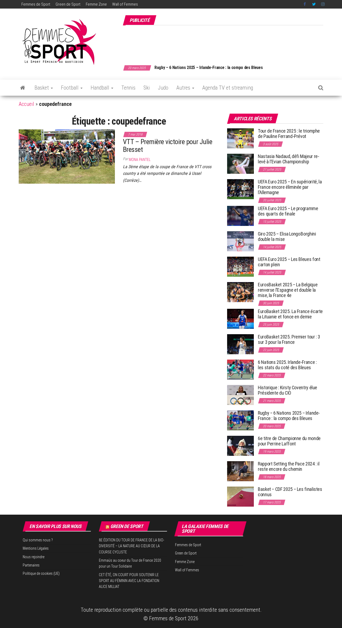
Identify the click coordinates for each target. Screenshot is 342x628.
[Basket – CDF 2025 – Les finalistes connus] (240, 496)
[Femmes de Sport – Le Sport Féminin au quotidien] (22, 88)
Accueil (26, 104)
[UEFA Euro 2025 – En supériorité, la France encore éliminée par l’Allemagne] (240, 188)
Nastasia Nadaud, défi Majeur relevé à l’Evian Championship (288, 158)
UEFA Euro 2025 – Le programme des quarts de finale (288, 211)
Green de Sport (68, 4)
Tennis (128, 87)
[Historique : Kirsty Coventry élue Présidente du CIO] (240, 394)
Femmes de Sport (35, 4)
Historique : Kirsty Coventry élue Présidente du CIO (287, 390)
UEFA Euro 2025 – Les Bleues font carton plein (289, 261)
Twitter (313, 4)
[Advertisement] (226, 42)
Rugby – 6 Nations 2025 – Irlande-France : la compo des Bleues (208, 67)
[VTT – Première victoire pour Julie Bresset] (67, 156)
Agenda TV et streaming (227, 87)
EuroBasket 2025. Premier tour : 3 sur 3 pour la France (289, 339)
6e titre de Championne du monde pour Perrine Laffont (289, 441)
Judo (163, 87)
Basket (42, 87)
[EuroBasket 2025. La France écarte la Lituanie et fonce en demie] (240, 318)
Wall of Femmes (125, 4)
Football (70, 87)
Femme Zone (96, 4)
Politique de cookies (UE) (41, 573)
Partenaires (31, 565)
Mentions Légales (36, 548)
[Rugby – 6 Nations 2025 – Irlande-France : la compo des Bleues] (240, 420)
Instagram (322, 4)
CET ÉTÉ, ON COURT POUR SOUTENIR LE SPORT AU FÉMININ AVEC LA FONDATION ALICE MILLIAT (129, 581)
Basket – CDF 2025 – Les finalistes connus (290, 491)
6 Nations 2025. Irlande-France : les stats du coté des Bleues (287, 364)
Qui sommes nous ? (38, 540)
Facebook (305, 4)
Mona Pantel (139, 159)
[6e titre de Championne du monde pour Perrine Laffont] (240, 445)
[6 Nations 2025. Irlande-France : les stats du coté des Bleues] (240, 369)
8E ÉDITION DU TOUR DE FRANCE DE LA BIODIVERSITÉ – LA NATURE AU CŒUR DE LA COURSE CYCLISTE (131, 546)
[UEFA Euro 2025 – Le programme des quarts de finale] (240, 215)
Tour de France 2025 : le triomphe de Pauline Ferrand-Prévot (289, 133)
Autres (184, 87)
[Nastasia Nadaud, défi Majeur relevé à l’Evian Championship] (240, 163)
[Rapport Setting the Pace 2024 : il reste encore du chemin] (240, 470)
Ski (146, 87)
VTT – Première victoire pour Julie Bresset (167, 145)
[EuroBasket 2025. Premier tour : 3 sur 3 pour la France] (240, 343)
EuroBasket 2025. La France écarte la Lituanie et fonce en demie (290, 314)
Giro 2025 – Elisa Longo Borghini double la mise (287, 236)
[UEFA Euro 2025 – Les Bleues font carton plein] (240, 266)
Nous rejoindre (33, 557)
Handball (101, 87)
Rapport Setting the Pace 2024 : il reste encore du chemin (289, 466)
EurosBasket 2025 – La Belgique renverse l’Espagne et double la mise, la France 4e (287, 290)
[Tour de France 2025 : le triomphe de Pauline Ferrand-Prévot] (240, 138)
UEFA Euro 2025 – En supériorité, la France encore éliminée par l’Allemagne (290, 187)
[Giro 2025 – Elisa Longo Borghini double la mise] (240, 241)
